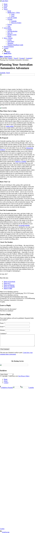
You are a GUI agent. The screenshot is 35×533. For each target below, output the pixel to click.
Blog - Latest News (6, 56)
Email (2, 326)
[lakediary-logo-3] (4, 1)
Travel (8, 72)
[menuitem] (19, 4)
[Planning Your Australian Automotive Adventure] (17, 75)
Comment (3, 333)
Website (2, 330)
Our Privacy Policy (23, 376)
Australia (2, 72)
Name (2, 323)
